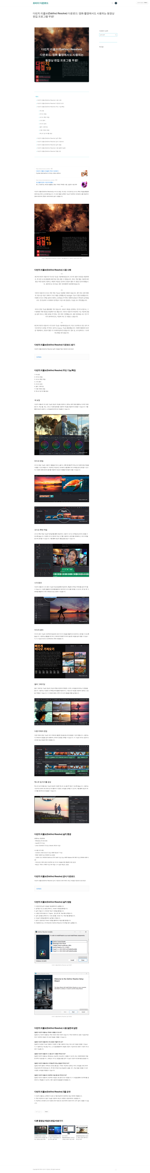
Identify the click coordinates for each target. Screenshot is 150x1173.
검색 (112, 3)
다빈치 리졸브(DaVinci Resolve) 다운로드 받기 (50, 103)
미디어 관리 (43, 123)
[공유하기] (39, 1112)
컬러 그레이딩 (44, 127)
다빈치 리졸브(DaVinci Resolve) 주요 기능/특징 (50, 106)
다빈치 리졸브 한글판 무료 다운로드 (47, 171)
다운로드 (38, 357)
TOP (116, 1170)
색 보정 (42, 111)
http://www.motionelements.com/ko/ (45, 180)
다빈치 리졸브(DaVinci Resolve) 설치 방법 (49, 145)
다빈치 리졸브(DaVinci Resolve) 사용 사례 (49, 100)
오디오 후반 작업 (44, 117)
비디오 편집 (43, 114)
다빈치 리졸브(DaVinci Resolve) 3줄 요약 (49, 151)
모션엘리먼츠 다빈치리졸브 (44, 182)
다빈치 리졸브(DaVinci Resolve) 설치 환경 (49, 138)
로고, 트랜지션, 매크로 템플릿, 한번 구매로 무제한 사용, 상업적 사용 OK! (56, 184)
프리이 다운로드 (40, 3)
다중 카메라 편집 (44, 130)
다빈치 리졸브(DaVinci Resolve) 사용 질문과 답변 (51, 148)
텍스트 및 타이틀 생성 (46, 133)
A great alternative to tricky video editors (48, 173)
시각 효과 (42, 120)
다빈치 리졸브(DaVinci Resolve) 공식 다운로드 (50, 141)
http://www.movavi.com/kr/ (43, 168)
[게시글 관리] (41, 1112)
